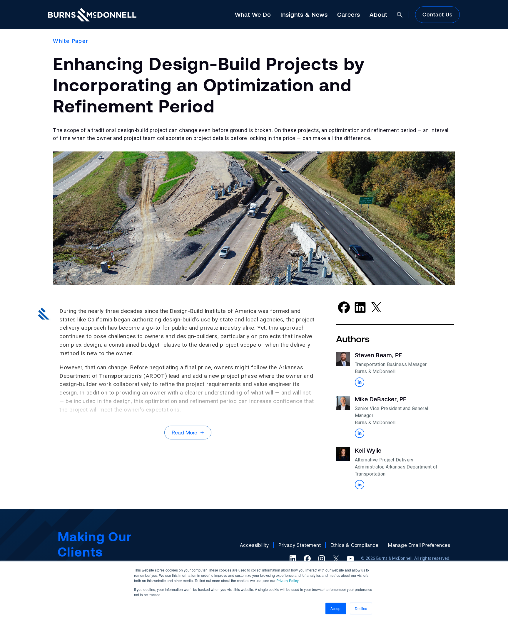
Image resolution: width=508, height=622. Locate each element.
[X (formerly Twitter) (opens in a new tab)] (336, 558)
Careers (348, 14)
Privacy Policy (287, 580)
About (378, 14)
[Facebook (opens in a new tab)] (307, 558)
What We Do (253, 14)
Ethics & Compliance (354, 545)
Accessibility (254, 545)
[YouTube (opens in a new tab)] (350, 558)
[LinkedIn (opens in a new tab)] (292, 558)
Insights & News (304, 14)
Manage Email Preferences (419, 545)
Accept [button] (335, 608)
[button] (359, 382)
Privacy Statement (299, 545)
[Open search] (400, 15)
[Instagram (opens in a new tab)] (321, 558)
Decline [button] (361, 608)
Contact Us (437, 14)
